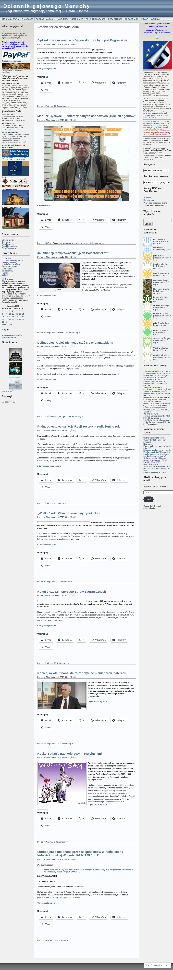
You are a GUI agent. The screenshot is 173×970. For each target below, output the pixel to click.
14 (23, 314)
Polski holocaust (95, 19)
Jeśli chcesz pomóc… (14, 261)
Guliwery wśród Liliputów (154, 400)
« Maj (4, 325)
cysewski (67, 243)
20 (20, 317)
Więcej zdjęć (7, 391)
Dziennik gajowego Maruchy (46, 6)
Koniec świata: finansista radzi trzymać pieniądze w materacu (81, 673)
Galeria (155, 19)
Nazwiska (147, 398)
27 (20, 319)
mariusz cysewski (80, 243)
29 (3, 322)
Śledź (148, 499)
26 (17, 319)
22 (3, 319)
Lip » (10, 325)
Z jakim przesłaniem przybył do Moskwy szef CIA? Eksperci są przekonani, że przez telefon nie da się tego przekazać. (157, 374)
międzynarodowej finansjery (94, 268)
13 (20, 314)
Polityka (49, 106)
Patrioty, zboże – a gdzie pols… (161, 242)
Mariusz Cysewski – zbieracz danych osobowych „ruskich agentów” (86, 116)
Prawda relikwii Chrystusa (154, 472)
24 (10, 319)
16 (7, 317)
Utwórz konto (8, 240)
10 (10, 314)
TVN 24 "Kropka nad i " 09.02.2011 (156, 116)
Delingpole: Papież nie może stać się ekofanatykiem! (75, 342)
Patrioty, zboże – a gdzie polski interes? (154, 382)
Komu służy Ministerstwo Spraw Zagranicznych (71, 591)
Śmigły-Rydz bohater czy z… (161, 266)
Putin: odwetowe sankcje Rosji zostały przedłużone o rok (78, 426)
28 (23, 319)
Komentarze (148, 200)
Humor (144, 19)
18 (13, 317)
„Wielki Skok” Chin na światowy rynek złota (68, 513)
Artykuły (147, 197)
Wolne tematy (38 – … (160, 349)
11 (13, 314)
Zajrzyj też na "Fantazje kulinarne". (12, 71)
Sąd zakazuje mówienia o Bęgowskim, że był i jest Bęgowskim (82, 40)
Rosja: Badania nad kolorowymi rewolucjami (69, 753)
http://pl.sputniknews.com (49, 466)
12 (17, 314)
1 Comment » (60, 503)
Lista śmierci (115, 19)
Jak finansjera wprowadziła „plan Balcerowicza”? (73, 253)
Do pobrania (131, 19)
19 (17, 317)
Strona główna (10, 19)
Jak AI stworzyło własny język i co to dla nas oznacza (157, 421)
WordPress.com (9, 248)
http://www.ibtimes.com (16, 136)
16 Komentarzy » (61, 663)
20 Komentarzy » (65, 744)
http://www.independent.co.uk (14, 142)
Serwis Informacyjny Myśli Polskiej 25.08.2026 (155, 409)
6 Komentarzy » (61, 842)
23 (7, 319)
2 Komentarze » (65, 582)
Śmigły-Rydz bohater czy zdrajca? (152, 388)
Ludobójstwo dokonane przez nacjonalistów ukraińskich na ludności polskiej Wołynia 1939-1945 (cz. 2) (80, 853)
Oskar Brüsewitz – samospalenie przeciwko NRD (156, 415)
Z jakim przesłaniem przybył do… (162, 258)
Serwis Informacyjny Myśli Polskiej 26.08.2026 (155, 393)
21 (23, 317)
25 (13, 319)
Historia (60, 333)
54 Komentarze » (97, 243)
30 (7, 322)
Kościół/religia (51, 417)
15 (3, 317)
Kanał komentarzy (10, 246)
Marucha (157, 281)
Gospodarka (50, 333)
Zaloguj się (6, 242)
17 (10, 317)
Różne (48, 243)
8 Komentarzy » (73, 333)
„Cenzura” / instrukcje (70, 19)
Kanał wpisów (8, 244)
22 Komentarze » (61, 106)
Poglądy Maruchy (45, 19)
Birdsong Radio (9, 337)
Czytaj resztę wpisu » (46, 69)
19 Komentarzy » (75, 417)
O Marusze (27, 19)
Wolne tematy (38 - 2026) (154, 438)
